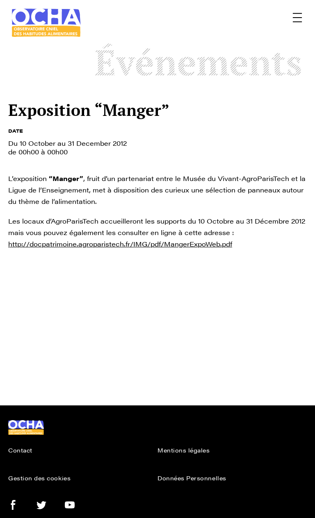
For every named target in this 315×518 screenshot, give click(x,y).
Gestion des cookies (39, 478)
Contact (20, 450)
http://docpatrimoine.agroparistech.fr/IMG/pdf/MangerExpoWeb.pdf (120, 244)
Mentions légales (184, 450)
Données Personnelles (192, 478)
